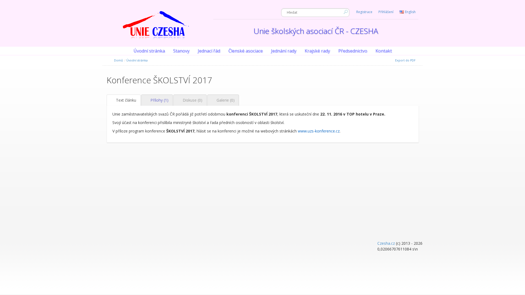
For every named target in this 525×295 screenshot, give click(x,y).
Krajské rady (317, 51)
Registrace (364, 12)
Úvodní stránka (149, 51)
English (410, 12)
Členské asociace (245, 51)
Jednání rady (283, 51)
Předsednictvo (352, 51)
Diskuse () (192, 100)
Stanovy (181, 51)
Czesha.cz (386, 243)
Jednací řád (209, 51)
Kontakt (383, 51)
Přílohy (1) (158, 100)
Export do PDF (405, 60)
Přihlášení (385, 12)
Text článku (125, 100)
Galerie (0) (225, 100)
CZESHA (156, 29)
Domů (117, 60)
